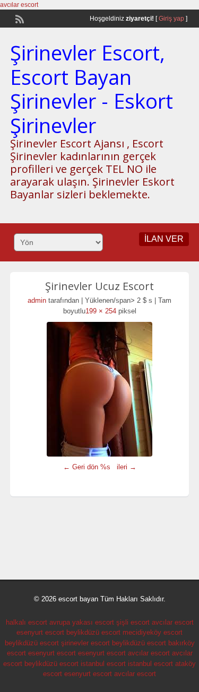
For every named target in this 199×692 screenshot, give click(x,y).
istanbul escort (103, 664)
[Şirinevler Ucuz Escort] (99, 389)
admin (37, 300)
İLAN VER (164, 238)
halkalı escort (26, 622)
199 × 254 (100, 311)
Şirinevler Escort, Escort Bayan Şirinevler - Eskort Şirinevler (91, 89)
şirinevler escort (85, 643)
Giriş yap (171, 18)
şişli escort (133, 622)
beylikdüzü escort (93, 632)
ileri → (126, 467)
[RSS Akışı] (18, 18)
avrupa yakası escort (81, 622)
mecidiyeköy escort (153, 632)
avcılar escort (19, 4)
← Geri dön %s (86, 467)
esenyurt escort (40, 632)
